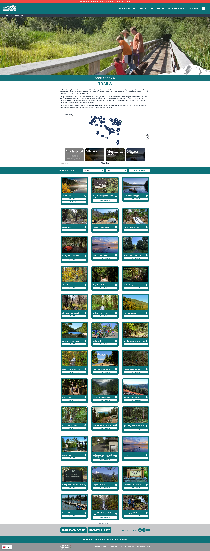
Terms (137, 546)
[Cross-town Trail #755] (118, 122)
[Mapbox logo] (64, 163)
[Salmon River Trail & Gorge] (113, 123)
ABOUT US (100, 539)
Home (2, 15)
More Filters (68, 114)
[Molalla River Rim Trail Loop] (97, 133)
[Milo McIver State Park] (101, 123)
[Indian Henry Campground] (109, 130)
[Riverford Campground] (110, 134)
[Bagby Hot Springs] (106, 138)
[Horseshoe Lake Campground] (118, 144)
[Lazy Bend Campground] (106, 127)
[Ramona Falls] (116, 119)
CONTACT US (121, 539)
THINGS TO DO (146, 8)
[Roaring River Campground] (108, 128)
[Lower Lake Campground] (117, 142)
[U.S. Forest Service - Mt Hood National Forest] (119, 123)
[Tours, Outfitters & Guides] (94, 120)
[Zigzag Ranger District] (113, 121)
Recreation (16, 15)
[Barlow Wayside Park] (110, 119)
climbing (126, 97)
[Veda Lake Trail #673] (118, 125)
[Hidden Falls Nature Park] (97, 118)
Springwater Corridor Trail (96, 105)
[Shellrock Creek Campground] (114, 131)
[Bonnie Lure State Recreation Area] (101, 121)
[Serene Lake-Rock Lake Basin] (111, 129)
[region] (105, 138)
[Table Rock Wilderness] (102, 136)
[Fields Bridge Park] (92, 121)
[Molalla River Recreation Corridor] (97, 132)
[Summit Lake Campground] (118, 134)
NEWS (110, 539)
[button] (97, 132)
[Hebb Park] (92, 123)
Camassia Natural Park (67, 100)
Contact (148, 546)
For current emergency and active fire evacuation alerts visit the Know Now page (105, 1)
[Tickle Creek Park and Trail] (104, 119)
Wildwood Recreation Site (115, 100)
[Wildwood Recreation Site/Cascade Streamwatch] (112, 120)
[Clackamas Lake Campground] (119, 131)
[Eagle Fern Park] (103, 122)
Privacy (142, 546)
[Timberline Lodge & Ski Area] (120, 121)
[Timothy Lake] (118, 130)
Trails (22, 15)
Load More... (105, 523)
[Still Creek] (116, 123)
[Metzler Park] (101, 126)
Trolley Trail (111, 105)
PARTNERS (88, 539)
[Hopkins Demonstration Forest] (96, 125)
